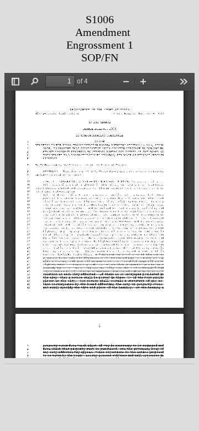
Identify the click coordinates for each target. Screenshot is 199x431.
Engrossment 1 (99, 45)
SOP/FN (99, 57)
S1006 (100, 19)
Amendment (102, 32)
